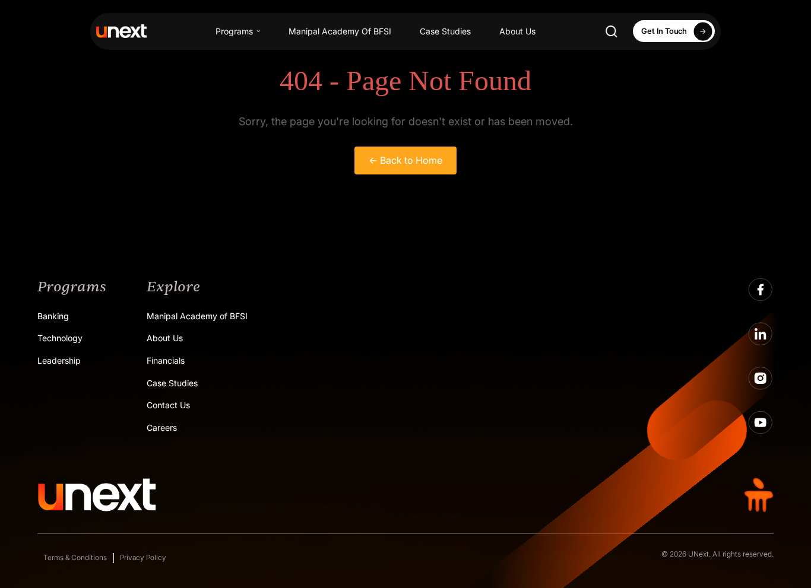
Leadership (59, 360)
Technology (60, 338)
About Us (517, 31)
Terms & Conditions (75, 557)
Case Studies (445, 31)
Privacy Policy (143, 557)
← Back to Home (405, 160)
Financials (166, 360)
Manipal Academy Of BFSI (340, 31)
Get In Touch (664, 31)
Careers (162, 427)
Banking (53, 316)
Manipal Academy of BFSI (197, 316)
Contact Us (168, 405)
